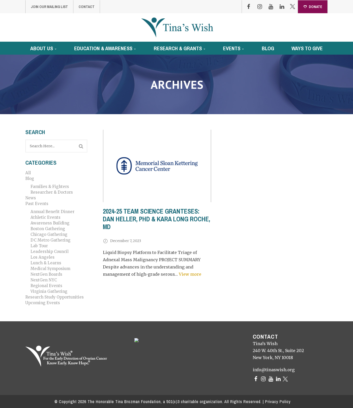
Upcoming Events (42, 302)
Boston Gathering (47, 228)
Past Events (36, 203)
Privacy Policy (278, 401)
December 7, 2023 (125, 240)
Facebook (248, 6)
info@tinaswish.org (274, 369)
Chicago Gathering (48, 234)
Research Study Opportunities (54, 297)
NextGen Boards (46, 274)
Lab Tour (39, 245)
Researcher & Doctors (51, 192)
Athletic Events (45, 217)
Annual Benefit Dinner (52, 211)
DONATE (315, 6)
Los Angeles (42, 257)
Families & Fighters (49, 186)
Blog (29, 178)
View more (190, 274)
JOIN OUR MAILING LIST (49, 6)
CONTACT (87, 6)
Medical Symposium (50, 268)
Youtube (271, 6)
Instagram (259, 6)
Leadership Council (49, 251)
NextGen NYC (43, 280)
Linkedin (282, 6)
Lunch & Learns (45, 262)
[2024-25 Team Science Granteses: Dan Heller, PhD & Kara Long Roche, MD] (157, 166)
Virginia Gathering (48, 291)
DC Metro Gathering (50, 240)
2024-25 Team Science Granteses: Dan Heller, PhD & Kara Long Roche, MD (156, 219)
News (30, 197)
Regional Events (46, 285)
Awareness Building (50, 223)
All (28, 172)
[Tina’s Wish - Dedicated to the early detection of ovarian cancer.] (177, 27)
